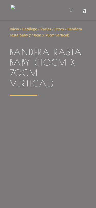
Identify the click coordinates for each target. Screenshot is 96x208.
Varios (45, 29)
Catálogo (29, 29)
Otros (59, 29)
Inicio (14, 29)
